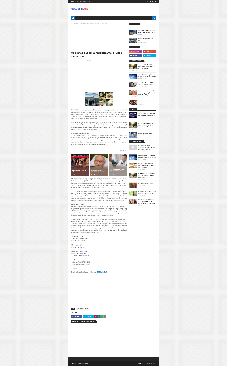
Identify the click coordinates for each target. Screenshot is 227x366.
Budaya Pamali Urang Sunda (145, 183)
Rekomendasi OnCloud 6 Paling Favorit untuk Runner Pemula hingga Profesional (146, 66)
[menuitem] (73, 18)
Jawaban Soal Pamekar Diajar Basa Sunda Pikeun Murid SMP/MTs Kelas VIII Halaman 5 (146, 201)
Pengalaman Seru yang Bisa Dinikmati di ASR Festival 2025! (145, 134)
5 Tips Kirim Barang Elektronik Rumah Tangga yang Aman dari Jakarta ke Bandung (146, 92)
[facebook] (153, 1)
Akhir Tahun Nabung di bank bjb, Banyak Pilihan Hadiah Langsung (146, 31)
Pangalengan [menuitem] (121, 18)
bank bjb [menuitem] (85, 18)
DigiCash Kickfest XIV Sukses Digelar (145, 39)
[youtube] (150, 1)
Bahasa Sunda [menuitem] (95, 18)
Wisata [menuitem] (78, 18)
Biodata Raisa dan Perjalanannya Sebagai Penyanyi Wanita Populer (146, 75)
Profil (77, 1)
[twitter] (155, 1)
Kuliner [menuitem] (138, 18)
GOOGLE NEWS (102, 272)
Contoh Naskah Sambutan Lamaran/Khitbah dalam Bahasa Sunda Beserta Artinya (146, 147)
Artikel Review (79, 308)
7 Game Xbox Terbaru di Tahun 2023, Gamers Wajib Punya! (145, 83)
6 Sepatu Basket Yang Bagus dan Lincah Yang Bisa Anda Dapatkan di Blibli (146, 115)
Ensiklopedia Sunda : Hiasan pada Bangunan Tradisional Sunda (147, 192)
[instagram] (148, 1)
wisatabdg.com (77, 60)
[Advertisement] (99, 37)
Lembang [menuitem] (104, 18)
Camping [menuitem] (130, 18)
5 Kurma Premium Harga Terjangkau (144, 102)
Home (72, 1)
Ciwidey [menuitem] (112, 18)
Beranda (73, 23)
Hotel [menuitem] (145, 18)
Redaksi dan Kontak (85, 1)
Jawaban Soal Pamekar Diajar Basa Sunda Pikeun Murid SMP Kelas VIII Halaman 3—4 (146, 165)
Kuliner (77, 23)
